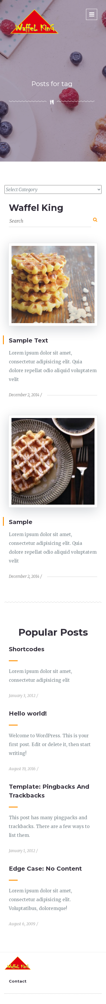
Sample (20, 521)
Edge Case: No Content (45, 868)
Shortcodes (26, 649)
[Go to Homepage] (34, 21)
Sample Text (28, 340)
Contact (17, 981)
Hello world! (28, 713)
